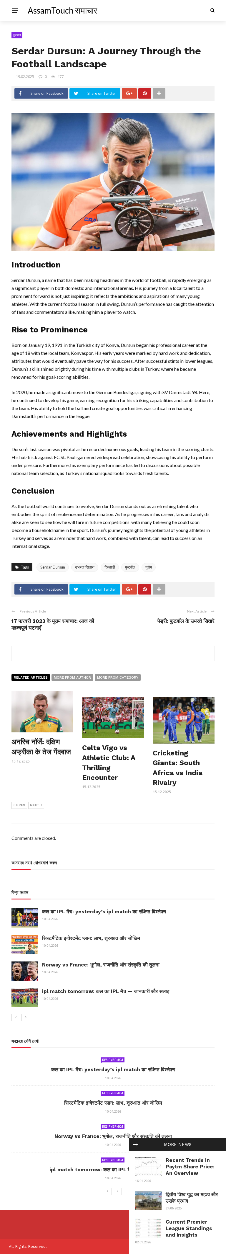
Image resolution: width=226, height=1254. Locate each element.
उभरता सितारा (84, 567)
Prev (20, 805)
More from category (117, 677)
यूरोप (148, 567)
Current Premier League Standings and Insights (189, 1228)
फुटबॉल (17, 35)
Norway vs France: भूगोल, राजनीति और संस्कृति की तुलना (100, 965)
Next (34, 805)
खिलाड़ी (109, 567)
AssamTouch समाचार (62, 10)
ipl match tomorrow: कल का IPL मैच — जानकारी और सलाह (105, 991)
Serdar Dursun (52, 567)
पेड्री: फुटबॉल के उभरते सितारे (186, 621)
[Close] (135, 1144)
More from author (72, 677)
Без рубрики (112, 1060)
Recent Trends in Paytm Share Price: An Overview (190, 1166)
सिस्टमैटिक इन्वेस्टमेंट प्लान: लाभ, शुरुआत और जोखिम (91, 938)
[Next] (25, 1017)
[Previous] (15, 1017)
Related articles (31, 677)
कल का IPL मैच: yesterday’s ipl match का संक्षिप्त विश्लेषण (104, 912)
